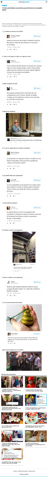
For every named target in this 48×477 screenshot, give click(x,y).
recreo (24, 2)
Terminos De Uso (31, 471)
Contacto (15, 471)
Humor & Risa (4, 5)
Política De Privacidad (22, 471)
